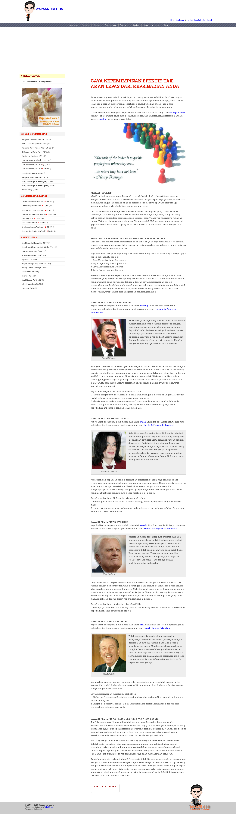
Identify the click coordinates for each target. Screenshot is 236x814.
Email (209, 20)
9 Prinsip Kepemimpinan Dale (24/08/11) (36, 169)
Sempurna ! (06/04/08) (29, 288)
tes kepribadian (177, 112)
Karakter (136, 25)
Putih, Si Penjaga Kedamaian (159, 425)
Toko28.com (49, 807)
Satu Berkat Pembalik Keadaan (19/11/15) (38, 202)
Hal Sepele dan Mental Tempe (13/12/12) (36, 152)
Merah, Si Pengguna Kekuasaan (160, 528)
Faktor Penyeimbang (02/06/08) (33, 284)
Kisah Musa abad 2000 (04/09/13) (35, 223)
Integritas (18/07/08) (29, 276)
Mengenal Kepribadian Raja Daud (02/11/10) (39, 231)
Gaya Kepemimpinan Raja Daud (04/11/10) (38, 227)
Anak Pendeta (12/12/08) (30, 272)
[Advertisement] (118, 52)
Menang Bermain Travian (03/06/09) (34, 268)
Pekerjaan (85, 25)
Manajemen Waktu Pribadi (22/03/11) (35, 177)
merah (143, 525)
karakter (102, 119)
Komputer (156, 25)
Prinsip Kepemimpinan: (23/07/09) (38, 186)
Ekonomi (97, 25)
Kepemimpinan (110, 25)
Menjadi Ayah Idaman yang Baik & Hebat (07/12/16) (39, 247)
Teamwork (124, 25)
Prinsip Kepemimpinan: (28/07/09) (38, 181)
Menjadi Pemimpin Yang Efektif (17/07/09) (36, 264)
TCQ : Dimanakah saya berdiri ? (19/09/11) (36, 160)
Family (189, 20)
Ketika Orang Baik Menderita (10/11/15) (37, 206)
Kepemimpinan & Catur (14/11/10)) (34, 251)
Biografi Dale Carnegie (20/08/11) (33, 173)
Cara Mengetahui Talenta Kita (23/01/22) (36, 243)
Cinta (146, 25)
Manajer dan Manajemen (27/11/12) (34, 156)
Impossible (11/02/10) (29, 259)
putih (143, 421)
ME (171, 20)
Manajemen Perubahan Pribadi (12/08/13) (36, 140)
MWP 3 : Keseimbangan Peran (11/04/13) (36, 144)
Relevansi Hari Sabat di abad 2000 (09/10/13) (39, 214)
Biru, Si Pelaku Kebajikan (157, 628)
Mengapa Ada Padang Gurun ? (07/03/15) (38, 210)
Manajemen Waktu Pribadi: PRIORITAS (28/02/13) (39, 148)
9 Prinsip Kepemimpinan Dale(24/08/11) (36, 165)
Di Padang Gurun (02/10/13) (33, 218)
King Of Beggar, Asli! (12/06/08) (33, 280)
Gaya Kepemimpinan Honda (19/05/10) (35, 255)
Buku (166, 25)
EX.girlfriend (180, 20)
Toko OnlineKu (199, 20)
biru (142, 624)
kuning (144, 305)
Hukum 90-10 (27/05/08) (30, 190)
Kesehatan (73, 25)
